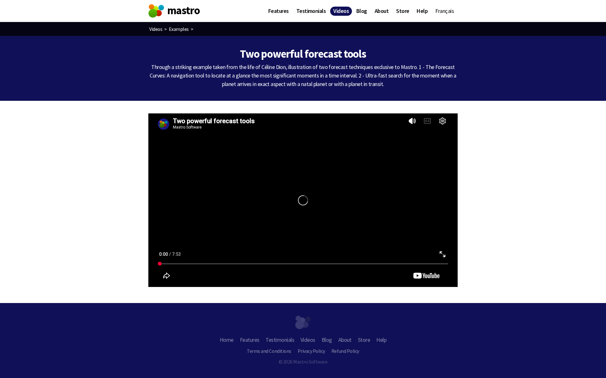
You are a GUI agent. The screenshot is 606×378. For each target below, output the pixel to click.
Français (444, 10)
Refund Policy (345, 351)
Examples (179, 29)
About (382, 10)
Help (422, 10)
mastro (183, 10)
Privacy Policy (311, 351)
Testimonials (311, 10)
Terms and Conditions (269, 351)
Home (227, 339)
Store (402, 10)
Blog (361, 10)
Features (278, 10)
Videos (341, 10)
